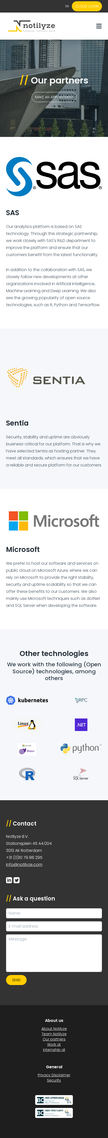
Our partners (54, 1039)
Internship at (54, 1049)
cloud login (87, 6)
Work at (54, 1044)
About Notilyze (54, 1028)
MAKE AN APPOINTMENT (54, 97)
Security (54, 1080)
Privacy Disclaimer (54, 1075)
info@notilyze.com (24, 864)
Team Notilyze (54, 1033)
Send (16, 980)
